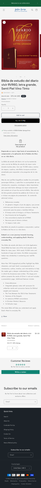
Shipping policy (15, 484)
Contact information (26, 484)
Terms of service (32, 481)
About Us (6, 421)
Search (6, 417)
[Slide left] (16, 77)
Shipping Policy (9, 430)
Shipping (3, 98)
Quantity (3, 104)
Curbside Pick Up (9, 425)
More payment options (21, 125)
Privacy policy (22, 481)
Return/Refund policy (10, 443)
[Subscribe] (35, 402)
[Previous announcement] (3, 3)
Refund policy (13, 481)
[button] (4, 10)
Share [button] (5, 316)
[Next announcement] (37, 3)
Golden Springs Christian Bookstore (20, 478)
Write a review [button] (20, 372)
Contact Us (7, 434)
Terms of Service (9, 438)
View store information (11, 135)
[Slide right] (25, 77)
